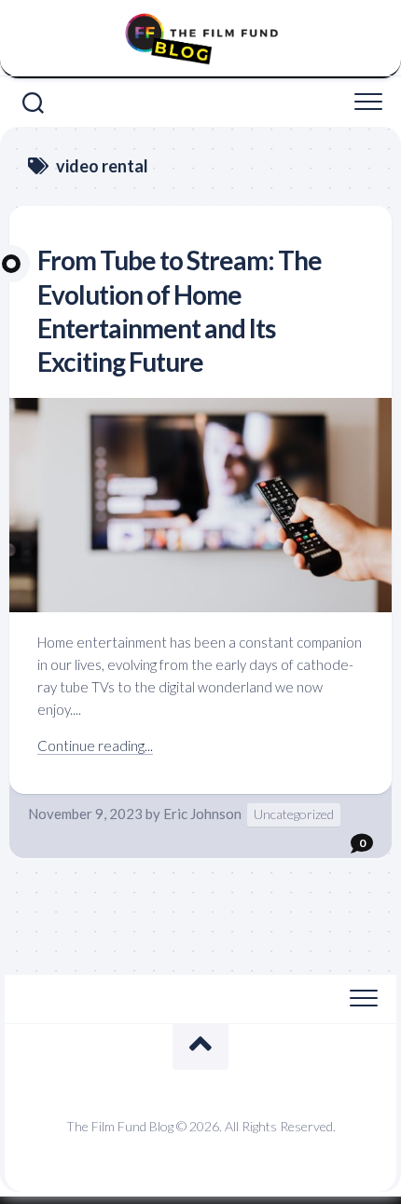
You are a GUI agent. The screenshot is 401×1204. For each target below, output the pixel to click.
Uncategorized (294, 814)
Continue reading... (95, 745)
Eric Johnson (202, 813)
